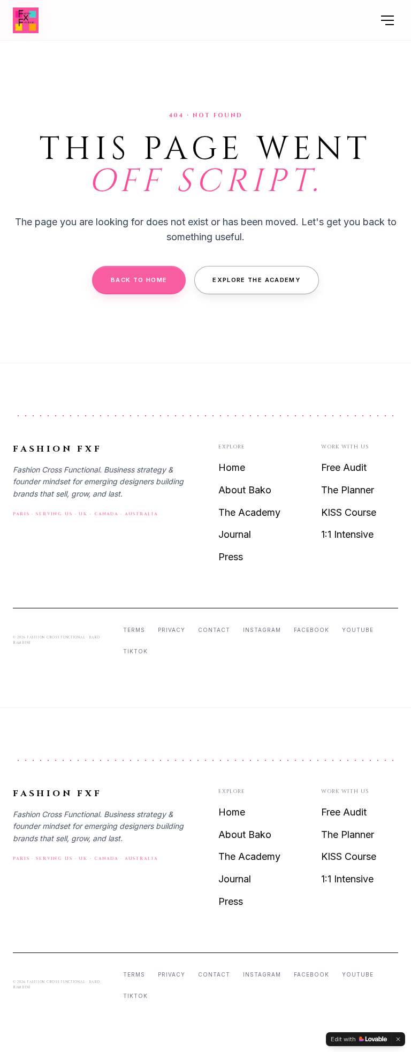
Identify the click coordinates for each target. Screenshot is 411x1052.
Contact (214, 630)
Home (231, 467)
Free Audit (344, 467)
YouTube (358, 630)
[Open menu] (387, 20)
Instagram (262, 630)
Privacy (171, 630)
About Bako (244, 489)
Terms (134, 630)
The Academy (249, 512)
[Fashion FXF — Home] (26, 20)
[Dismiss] (398, 1039)
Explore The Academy (256, 280)
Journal (234, 534)
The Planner (347, 489)
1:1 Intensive (347, 534)
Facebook (311, 630)
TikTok (135, 651)
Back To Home (139, 280)
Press (230, 556)
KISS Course (348, 512)
